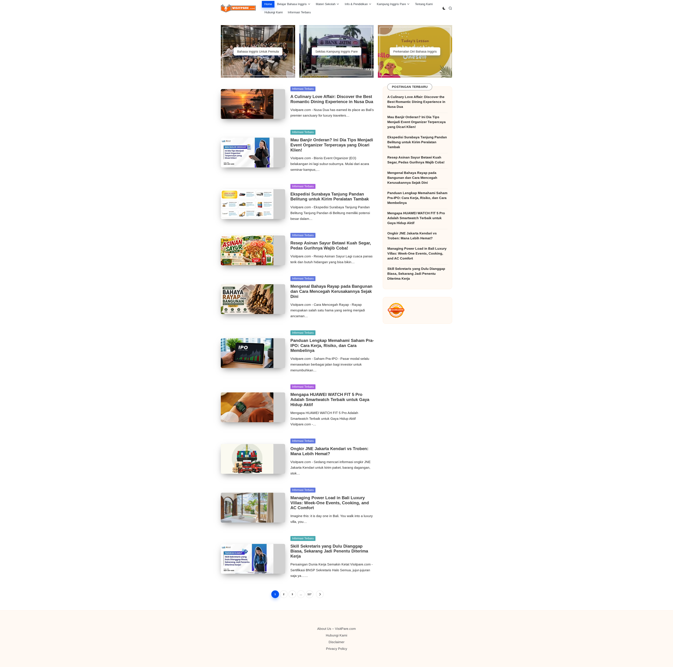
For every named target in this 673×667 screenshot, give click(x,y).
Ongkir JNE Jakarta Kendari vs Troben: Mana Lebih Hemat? (329, 451)
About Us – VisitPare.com (336, 629)
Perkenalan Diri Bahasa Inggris (415, 51)
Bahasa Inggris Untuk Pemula (258, 51)
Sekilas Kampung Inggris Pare (336, 51)
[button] (320, 594)
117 (309, 594)
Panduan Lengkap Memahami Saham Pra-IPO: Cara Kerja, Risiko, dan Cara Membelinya (332, 345)
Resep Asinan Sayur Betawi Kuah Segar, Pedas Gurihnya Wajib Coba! (330, 245)
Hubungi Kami (336, 635)
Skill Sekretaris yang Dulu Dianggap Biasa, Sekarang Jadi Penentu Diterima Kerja (329, 551)
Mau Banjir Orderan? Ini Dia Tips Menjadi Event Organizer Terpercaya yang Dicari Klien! (331, 144)
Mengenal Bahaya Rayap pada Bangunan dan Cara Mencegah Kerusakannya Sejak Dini (331, 291)
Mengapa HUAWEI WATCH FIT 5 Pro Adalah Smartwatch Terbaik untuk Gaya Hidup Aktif (329, 399)
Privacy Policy (336, 649)
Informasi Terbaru (303, 88)
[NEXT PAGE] (320, 594)
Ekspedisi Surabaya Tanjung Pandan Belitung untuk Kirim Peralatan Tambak (329, 196)
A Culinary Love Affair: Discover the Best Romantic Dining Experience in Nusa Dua (331, 99)
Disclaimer (336, 642)
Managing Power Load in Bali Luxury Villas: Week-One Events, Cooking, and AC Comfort (329, 502)
